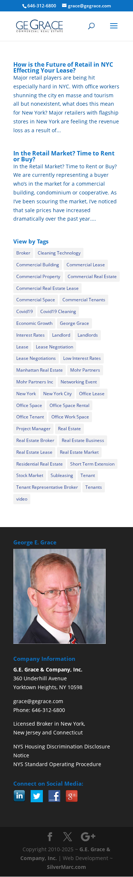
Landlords (88, 335)
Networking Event (79, 382)
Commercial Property (38, 276)
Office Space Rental (69, 405)
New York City (57, 393)
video (21, 499)
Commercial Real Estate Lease (47, 288)
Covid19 (24, 311)
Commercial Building (37, 265)
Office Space (29, 405)
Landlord (61, 335)
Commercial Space (35, 300)
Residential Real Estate (39, 464)
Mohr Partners (85, 370)
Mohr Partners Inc (34, 382)
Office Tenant (30, 417)
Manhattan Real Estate (39, 370)
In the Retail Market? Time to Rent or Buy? (64, 156)
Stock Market (29, 475)
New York (26, 393)
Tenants (93, 487)
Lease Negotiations (36, 358)
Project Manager (33, 428)
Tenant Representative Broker (47, 487)
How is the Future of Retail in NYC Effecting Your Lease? (63, 67)
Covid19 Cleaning (58, 311)
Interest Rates (30, 335)
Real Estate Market (79, 452)
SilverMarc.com (66, 866)
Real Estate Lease (34, 452)
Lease (22, 347)
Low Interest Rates (82, 358)
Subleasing (62, 475)
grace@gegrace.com (38, 701)
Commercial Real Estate (92, 276)
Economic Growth (34, 323)
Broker (23, 253)
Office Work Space (70, 417)
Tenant (88, 475)
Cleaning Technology (59, 253)
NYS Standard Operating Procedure (57, 764)
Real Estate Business (83, 440)
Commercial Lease (85, 265)
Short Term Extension (92, 464)
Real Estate (69, 428)
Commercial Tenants (83, 300)
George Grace (74, 323)
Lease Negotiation (54, 347)
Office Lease (92, 393)
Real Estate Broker (35, 440)
